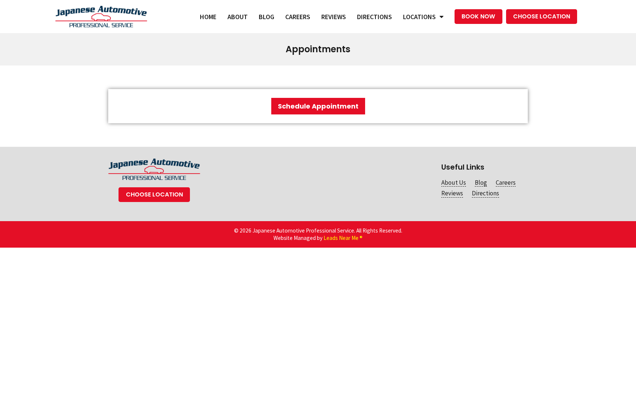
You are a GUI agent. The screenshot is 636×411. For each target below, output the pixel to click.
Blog (266, 17)
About (237, 17)
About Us (453, 182)
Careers (297, 17)
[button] (478, 16)
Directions (374, 17)
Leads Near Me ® (343, 237)
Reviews (333, 17)
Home (208, 17)
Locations (419, 17)
